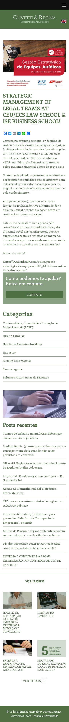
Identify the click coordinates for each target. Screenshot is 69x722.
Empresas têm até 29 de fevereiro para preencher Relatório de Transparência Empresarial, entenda (29, 518)
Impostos (9, 352)
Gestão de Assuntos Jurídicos (22, 344)
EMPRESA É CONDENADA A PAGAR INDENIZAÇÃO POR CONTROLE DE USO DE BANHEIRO (32, 560)
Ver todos (32, 681)
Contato (34, 294)
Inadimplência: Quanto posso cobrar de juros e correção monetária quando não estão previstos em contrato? (34, 450)
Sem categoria (12, 369)
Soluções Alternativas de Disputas (26, 377)
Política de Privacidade (45, 715)
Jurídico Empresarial (17, 361)
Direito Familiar (13, 336)
